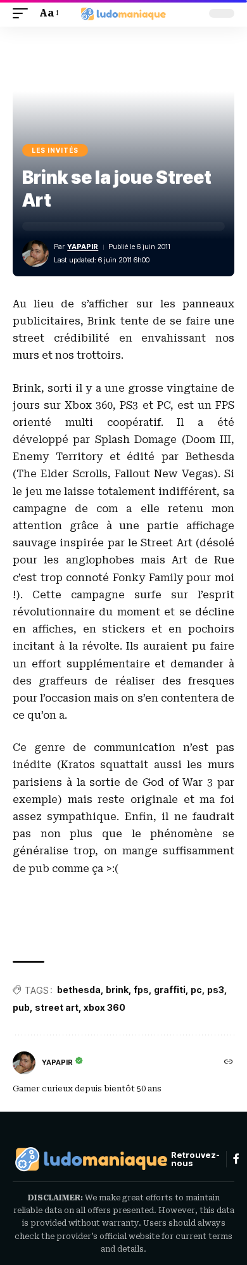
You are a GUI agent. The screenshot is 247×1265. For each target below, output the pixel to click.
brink (117, 989)
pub (21, 1007)
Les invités (55, 150)
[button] (23, 13)
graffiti (170, 989)
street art (57, 1007)
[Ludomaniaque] (123, 13)
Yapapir (82, 246)
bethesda (79, 989)
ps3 (215, 989)
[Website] (228, 1062)
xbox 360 (104, 1007)
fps (141, 989)
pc (196, 989)
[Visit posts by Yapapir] (24, 1062)
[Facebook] (236, 1158)
